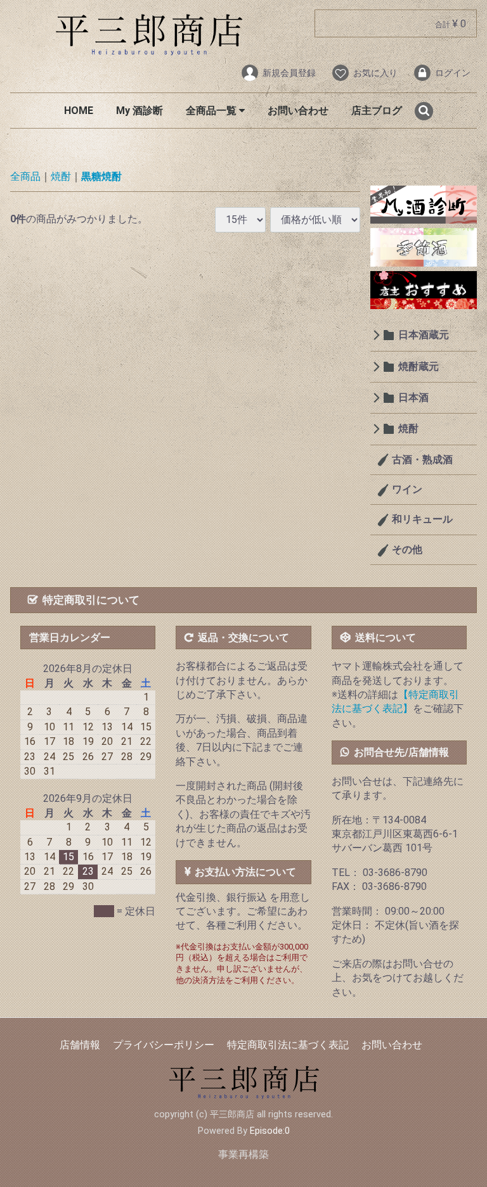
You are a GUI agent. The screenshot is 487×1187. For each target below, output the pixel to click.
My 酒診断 (139, 111)
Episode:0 (270, 1131)
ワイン (405, 489)
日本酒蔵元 (423, 335)
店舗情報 (80, 1045)
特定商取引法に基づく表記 (288, 1045)
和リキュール (421, 520)
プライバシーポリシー (163, 1045)
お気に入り (375, 73)
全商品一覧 (212, 111)
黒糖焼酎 (101, 176)
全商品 (25, 176)
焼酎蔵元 (418, 366)
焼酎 (61, 176)
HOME (78, 111)
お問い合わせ (298, 111)
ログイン (453, 73)
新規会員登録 (289, 73)
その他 (405, 549)
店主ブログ (376, 111)
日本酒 (413, 397)
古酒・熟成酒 (421, 460)
